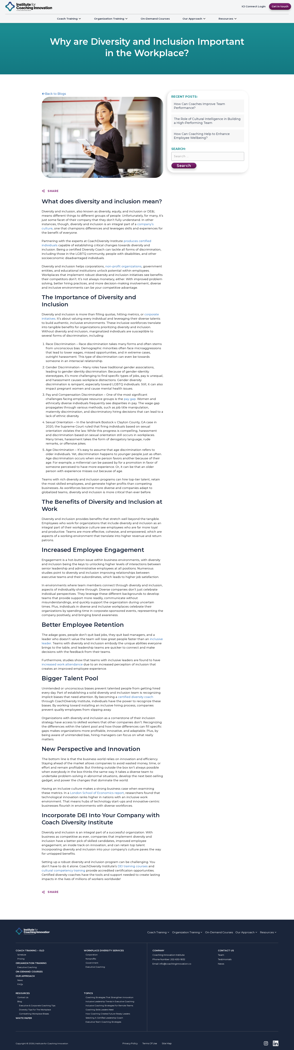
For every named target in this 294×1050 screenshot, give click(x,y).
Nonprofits (91, 958)
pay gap (130, 399)
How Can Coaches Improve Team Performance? (199, 106)
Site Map (167, 1043)
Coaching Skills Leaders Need (99, 1009)
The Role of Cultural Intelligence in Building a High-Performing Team (207, 121)
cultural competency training (63, 870)
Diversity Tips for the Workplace (35, 1009)
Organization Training (109, 18)
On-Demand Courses (155, 18)
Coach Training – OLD (30, 950)
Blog (19, 1001)
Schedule (21, 954)
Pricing (20, 958)
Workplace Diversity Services (104, 950)
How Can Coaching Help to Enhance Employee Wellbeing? (202, 136)
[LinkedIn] (275, 1043)
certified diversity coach (135, 697)
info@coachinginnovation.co (175, 963)
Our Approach (192, 18)
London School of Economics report (97, 793)
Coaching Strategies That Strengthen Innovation (109, 997)
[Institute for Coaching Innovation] (28, 6)
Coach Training (67, 18)
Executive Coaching (27, 967)
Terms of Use (149, 1043)
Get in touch (280, 6)
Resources (23, 993)
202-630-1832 (177, 959)
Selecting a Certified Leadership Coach (104, 1017)
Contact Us (22, 997)
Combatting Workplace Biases (34, 1013)
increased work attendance (62, 664)
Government (92, 963)
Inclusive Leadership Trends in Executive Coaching (110, 1001)
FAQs (20, 984)
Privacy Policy (130, 1043)
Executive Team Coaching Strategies (103, 1022)
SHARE (53, 191)
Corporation (92, 954)
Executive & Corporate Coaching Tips (37, 1005)
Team (221, 955)
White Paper (24, 1018)
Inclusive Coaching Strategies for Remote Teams (109, 1005)
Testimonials (224, 959)
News (20, 980)
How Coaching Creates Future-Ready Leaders (108, 1013)
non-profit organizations (123, 266)
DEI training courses (133, 866)
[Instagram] (266, 1043)
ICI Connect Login (254, 6)
